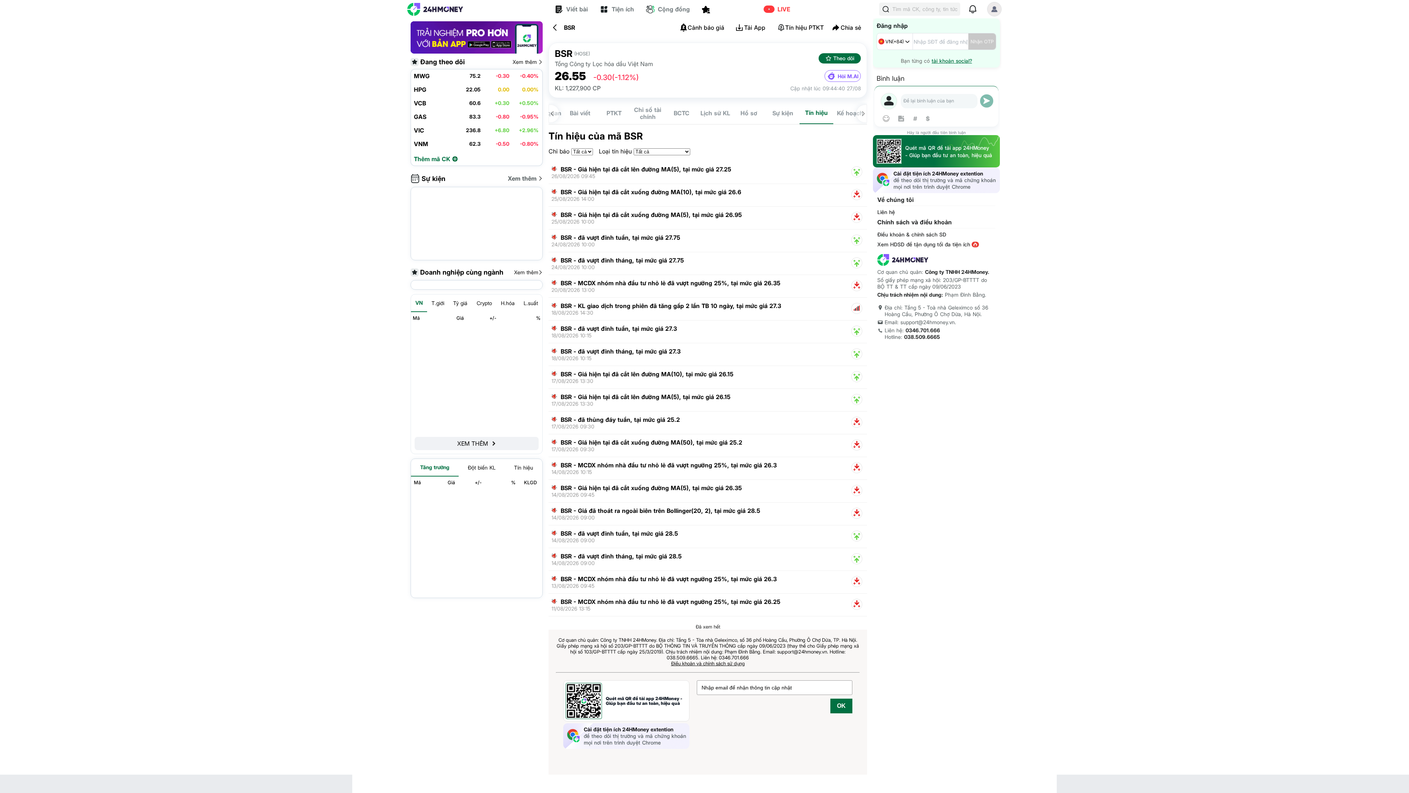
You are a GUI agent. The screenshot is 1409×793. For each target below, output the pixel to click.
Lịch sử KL (715, 113)
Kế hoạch (850, 113)
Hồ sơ (748, 113)
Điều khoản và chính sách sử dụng (708, 663)
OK (841, 706)
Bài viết (580, 113)
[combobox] (895, 41)
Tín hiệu (816, 112)
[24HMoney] (435, 9)
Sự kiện (782, 113)
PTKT (614, 113)
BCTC (681, 113)
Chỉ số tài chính (647, 113)
